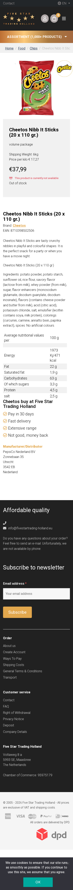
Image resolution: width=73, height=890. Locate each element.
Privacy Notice (13, 719)
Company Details (15, 732)
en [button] (63, 3)
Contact (8, 3)
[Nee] (68, 863)
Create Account (14, 652)
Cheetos (19, 225)
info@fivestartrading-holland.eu (30, 528)
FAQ (6, 706)
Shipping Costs (13, 665)
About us (9, 646)
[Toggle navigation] (64, 18)
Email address (15, 583)
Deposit (8, 725)
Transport (10, 677)
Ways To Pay (12, 659)
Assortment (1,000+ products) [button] (34, 37)
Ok (38, 882)
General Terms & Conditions (22, 671)
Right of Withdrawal (16, 713)
